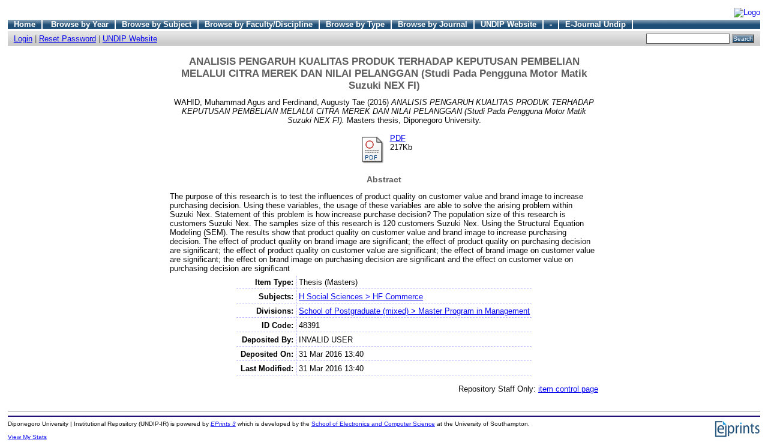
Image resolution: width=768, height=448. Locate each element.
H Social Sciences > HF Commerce (361, 296)
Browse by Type (355, 24)
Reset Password (67, 38)
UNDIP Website (508, 24)
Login (23, 38)
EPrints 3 (223, 423)
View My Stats (27, 437)
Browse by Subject (156, 24)
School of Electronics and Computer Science (373, 423)
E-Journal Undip (595, 24)
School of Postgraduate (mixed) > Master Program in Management (414, 310)
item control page (568, 388)
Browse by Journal (432, 24)
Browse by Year (80, 24)
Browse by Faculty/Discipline (259, 24)
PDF (398, 138)
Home (24, 24)
